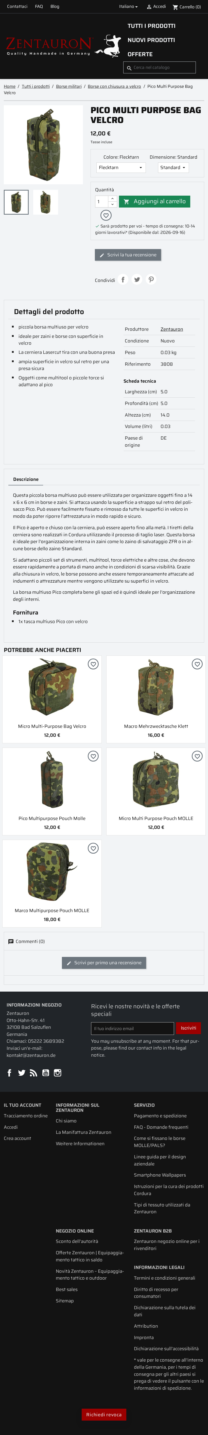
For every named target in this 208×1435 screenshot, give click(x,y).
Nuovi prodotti (151, 40)
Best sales (67, 1289)
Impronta (144, 1337)
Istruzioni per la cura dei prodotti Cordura (169, 1190)
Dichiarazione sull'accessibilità (166, 1348)
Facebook (9, 1073)
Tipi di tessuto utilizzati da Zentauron (162, 1208)
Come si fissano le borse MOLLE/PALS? (159, 1142)
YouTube (46, 1073)
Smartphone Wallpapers (160, 1175)
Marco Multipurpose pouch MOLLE (52, 910)
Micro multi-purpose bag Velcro (52, 726)
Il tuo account (22, 1105)
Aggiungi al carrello (155, 201)
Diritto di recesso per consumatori (156, 1293)
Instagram (58, 1073)
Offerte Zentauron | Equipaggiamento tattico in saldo (90, 1256)
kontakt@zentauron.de (31, 1055)
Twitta (136, 279)
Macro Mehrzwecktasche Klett (156, 726)
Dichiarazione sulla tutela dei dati (165, 1311)
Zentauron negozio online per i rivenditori (167, 1245)
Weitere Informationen (80, 1143)
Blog (54, 6)
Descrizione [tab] (26, 479)
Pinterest (151, 279)
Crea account (17, 1138)
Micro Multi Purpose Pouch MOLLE (156, 818)
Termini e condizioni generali (164, 1278)
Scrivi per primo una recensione (107, 962)
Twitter (21, 1073)
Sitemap (65, 1300)
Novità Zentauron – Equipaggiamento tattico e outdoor (90, 1274)
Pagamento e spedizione (160, 1115)
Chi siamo (66, 1120)
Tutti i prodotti (152, 25)
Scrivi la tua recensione (131, 254)
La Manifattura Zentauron (83, 1132)
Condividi (122, 279)
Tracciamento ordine (26, 1115)
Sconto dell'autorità (77, 1241)
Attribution (146, 1326)
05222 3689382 (46, 1041)
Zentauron (172, 329)
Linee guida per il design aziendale (160, 1160)
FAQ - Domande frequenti (161, 1127)
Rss (33, 1073)
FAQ (39, 6)
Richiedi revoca (104, 1414)
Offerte (140, 54)
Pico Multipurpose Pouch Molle (52, 818)
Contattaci (17, 6)
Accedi (11, 1127)
